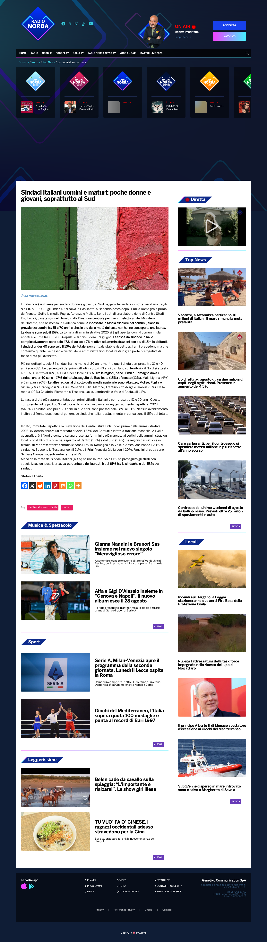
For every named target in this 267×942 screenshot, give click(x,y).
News (90, 892)
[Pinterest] (55, 485)
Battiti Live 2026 (151, 53)
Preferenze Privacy (124, 910)
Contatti (167, 910)
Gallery (78, 53)
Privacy (100, 910)
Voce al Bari (128, 53)
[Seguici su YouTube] (91, 24)
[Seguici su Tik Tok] (83, 24)
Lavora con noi (129, 892)
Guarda (230, 36)
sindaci (66, 507)
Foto (122, 886)
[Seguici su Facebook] (63, 24)
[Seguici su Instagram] (76, 24)
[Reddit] (40, 485)
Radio (34, 53)
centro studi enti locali (43, 507)
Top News (49, 62)
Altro (157, 626)
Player (91, 880)
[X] (32, 485)
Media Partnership (168, 892)
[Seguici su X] (70, 24)
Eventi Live (163, 880)
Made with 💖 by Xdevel (133, 933)
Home (23, 53)
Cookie (148, 910)
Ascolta (229, 25)
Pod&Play (62, 53)
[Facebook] (24, 485)
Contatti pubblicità (169, 886)
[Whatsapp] (70, 485)
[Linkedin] (47, 485)
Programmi (94, 886)
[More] (78, 485)
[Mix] (62, 485)
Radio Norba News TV (102, 53)
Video (122, 880)
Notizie (47, 53)
